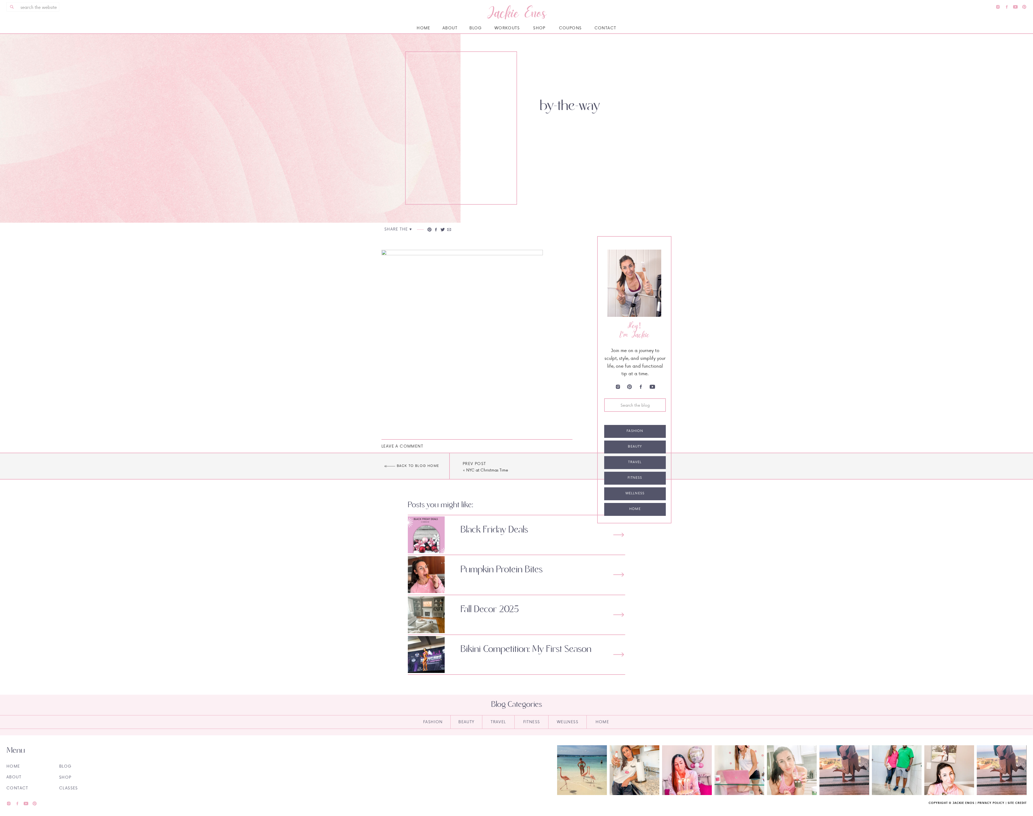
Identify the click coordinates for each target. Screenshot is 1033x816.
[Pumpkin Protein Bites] (618, 574)
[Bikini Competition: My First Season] (618, 654)
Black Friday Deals (494, 529)
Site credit (1017, 803)
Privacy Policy (991, 803)
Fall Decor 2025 (490, 609)
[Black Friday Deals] (618, 534)
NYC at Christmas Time (487, 470)
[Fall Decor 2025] (618, 614)
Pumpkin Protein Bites (502, 569)
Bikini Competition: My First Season (526, 649)
